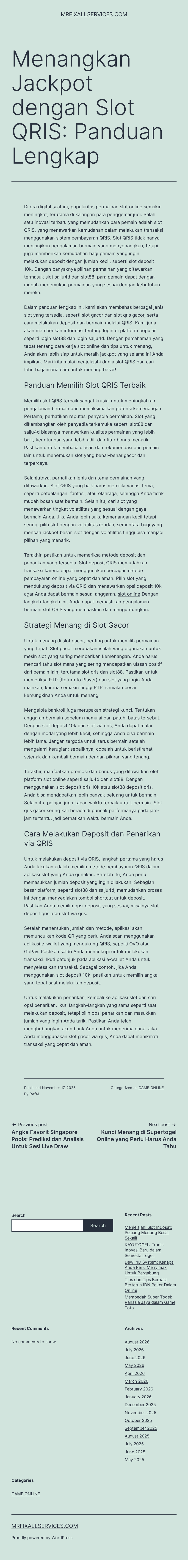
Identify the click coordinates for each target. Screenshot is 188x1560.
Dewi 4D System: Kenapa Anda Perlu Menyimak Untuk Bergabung (149, 1267)
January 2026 (138, 1396)
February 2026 (139, 1389)
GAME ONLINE (151, 1087)
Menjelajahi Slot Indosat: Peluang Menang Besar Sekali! (148, 1232)
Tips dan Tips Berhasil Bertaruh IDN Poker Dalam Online (150, 1285)
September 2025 (141, 1428)
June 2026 (135, 1357)
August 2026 (137, 1342)
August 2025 (137, 1436)
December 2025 (140, 1404)
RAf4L (35, 1094)
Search (18, 1215)
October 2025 (138, 1420)
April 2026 (135, 1373)
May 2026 (134, 1365)
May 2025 (134, 1459)
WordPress (62, 1537)
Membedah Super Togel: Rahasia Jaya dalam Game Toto (150, 1302)
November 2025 (140, 1412)
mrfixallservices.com (94, 14)
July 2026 (134, 1349)
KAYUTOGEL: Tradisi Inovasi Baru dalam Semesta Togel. (144, 1250)
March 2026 (136, 1381)
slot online (129, 594)
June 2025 (135, 1451)
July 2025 (134, 1443)
